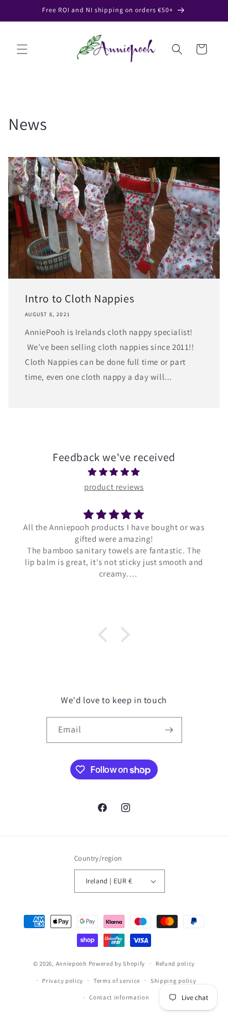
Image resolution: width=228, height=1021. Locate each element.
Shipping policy (173, 981)
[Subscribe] (169, 730)
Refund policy (175, 963)
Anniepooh (71, 963)
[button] (22, 49)
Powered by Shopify (117, 963)
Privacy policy (62, 981)
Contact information (119, 997)
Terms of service (117, 981)
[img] (114, 471)
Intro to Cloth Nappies (79, 298)
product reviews (114, 486)
